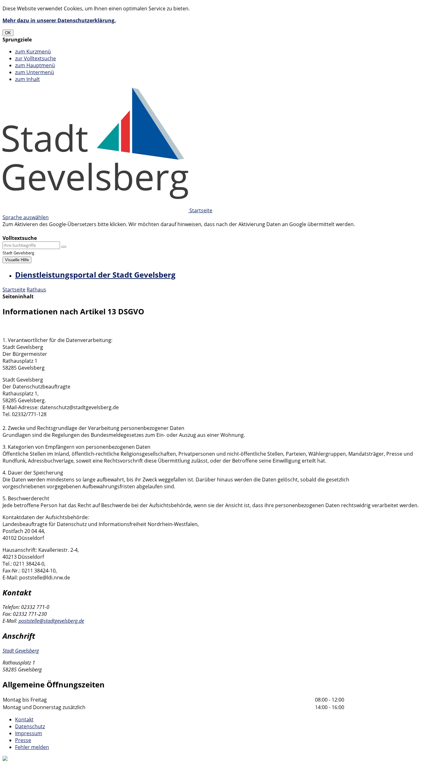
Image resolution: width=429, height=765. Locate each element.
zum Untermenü (34, 72)
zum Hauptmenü (35, 65)
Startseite (14, 289)
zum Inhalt (27, 79)
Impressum (28, 733)
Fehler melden (32, 747)
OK (8, 32)
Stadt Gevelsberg (21, 650)
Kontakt (24, 719)
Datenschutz (30, 726)
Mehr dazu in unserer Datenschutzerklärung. (59, 20)
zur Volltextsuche (35, 58)
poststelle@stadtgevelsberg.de (51, 620)
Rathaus (36, 289)
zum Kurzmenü (33, 51)
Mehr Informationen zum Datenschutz (48, 231)
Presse (23, 740)
